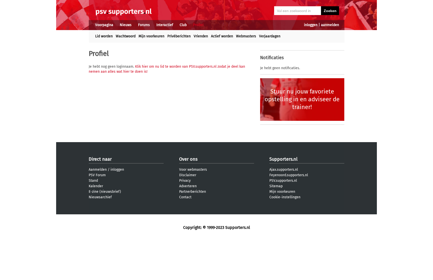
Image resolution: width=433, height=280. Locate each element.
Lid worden (104, 36)
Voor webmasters (193, 169)
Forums (144, 25)
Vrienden (201, 36)
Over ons (188, 159)
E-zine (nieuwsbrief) (105, 192)
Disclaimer (187, 175)
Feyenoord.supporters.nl (288, 175)
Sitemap (276, 186)
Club (183, 25)
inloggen (310, 25)
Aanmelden (98, 169)
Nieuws (126, 25)
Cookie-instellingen (284, 197)
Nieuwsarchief (100, 197)
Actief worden (222, 36)
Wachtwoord (126, 36)
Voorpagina (104, 25)
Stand (93, 180)
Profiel (198, 25)
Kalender (96, 186)
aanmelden (330, 25)
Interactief (164, 25)
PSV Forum (97, 175)
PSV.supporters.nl (283, 180)
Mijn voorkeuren (151, 36)
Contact (185, 197)
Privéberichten (179, 36)
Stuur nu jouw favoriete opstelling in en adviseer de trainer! (302, 99)
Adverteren (188, 186)
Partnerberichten (192, 192)
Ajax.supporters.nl (283, 169)
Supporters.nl (283, 159)
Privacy (185, 180)
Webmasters (246, 36)
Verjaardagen (269, 36)
